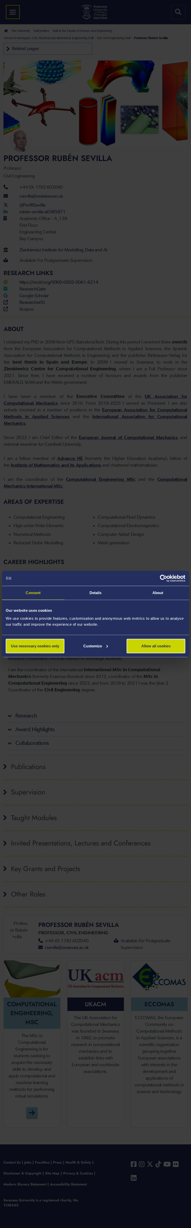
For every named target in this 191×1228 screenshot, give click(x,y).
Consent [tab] (33, 593)
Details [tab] (96, 593)
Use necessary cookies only (35, 646)
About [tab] (157, 593)
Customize (92, 646)
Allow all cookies (156, 646)
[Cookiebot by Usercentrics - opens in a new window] (163, 578)
